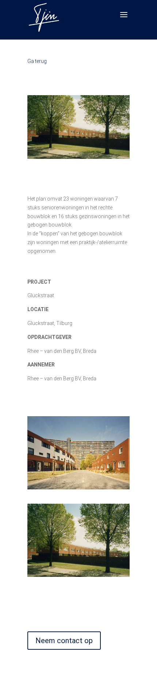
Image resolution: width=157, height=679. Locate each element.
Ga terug (37, 61)
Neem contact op (64, 640)
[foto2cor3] (78, 157)
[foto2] (78, 575)
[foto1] (78, 487)
